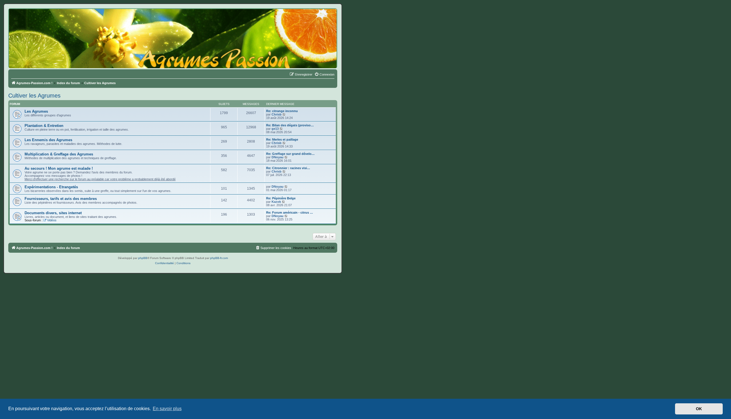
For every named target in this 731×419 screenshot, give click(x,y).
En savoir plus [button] (167, 408)
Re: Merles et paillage (282, 139)
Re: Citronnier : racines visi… (288, 168)
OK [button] (699, 408)
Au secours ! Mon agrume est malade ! (59, 168)
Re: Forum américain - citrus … (289, 212)
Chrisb (277, 114)
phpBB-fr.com (219, 258)
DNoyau (278, 157)
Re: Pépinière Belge (281, 198)
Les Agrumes (36, 111)
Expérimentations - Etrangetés (51, 187)
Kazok (276, 201)
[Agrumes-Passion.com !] (34, 19)
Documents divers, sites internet (53, 213)
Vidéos (52, 220)
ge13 (275, 128)
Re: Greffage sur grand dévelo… (290, 153)
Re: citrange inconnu (282, 111)
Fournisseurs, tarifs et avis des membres (61, 199)
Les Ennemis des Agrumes (48, 140)
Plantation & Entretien (44, 126)
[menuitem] (324, 74)
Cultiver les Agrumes (34, 95)
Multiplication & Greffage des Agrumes (59, 154)
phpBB (142, 258)
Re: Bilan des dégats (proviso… (290, 125)
